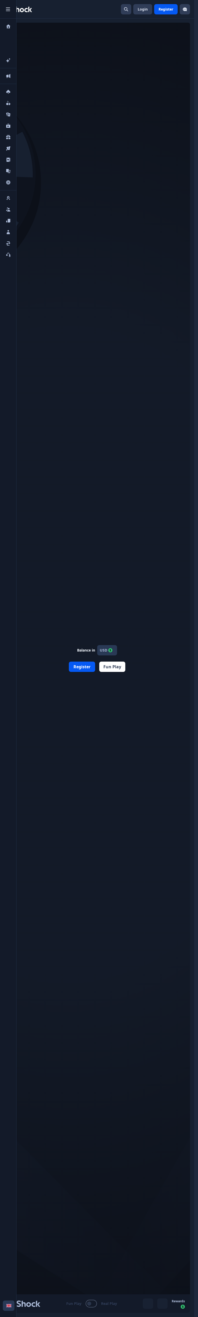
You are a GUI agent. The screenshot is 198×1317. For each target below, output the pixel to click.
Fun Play (112, 667)
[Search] (126, 9)
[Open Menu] (8, 9)
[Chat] (185, 9)
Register (166, 9)
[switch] (91, 1303)
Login (143, 9)
